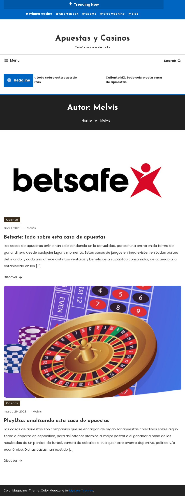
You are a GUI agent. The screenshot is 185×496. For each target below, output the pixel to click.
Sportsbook (68, 14)
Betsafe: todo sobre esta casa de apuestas (55, 237)
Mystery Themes (81, 490)
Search (170, 60)
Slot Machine (114, 14)
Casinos (12, 220)
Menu (15, 60)
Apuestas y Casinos (92, 39)
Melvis (31, 228)
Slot (135, 14)
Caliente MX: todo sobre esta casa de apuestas (131, 79)
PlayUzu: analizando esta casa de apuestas (56, 420)
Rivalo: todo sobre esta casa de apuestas (48, 79)
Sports (90, 14)
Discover (11, 277)
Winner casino (40, 14)
